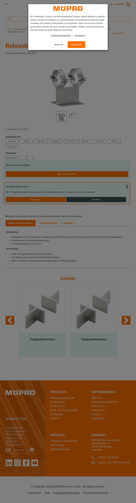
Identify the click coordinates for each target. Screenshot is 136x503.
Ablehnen (58, 44)
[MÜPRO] (68, 8)
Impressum (80, 35)
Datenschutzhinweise (61, 35)
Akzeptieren (76, 44)
